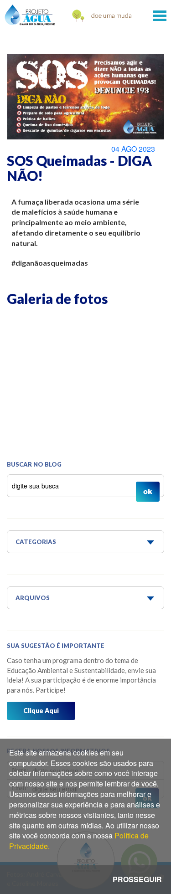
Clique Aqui (41, 710)
